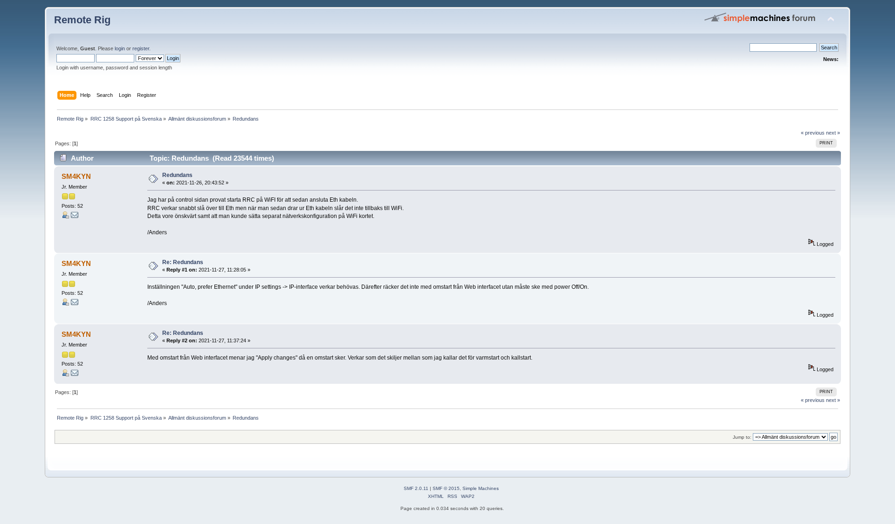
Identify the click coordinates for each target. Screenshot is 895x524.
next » (833, 133)
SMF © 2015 (446, 488)
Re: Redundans (182, 262)
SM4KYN (76, 176)
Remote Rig (82, 20)
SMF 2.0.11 (416, 488)
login (120, 48)
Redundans (177, 175)
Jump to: (742, 437)
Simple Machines (480, 488)
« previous (813, 133)
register (140, 48)
